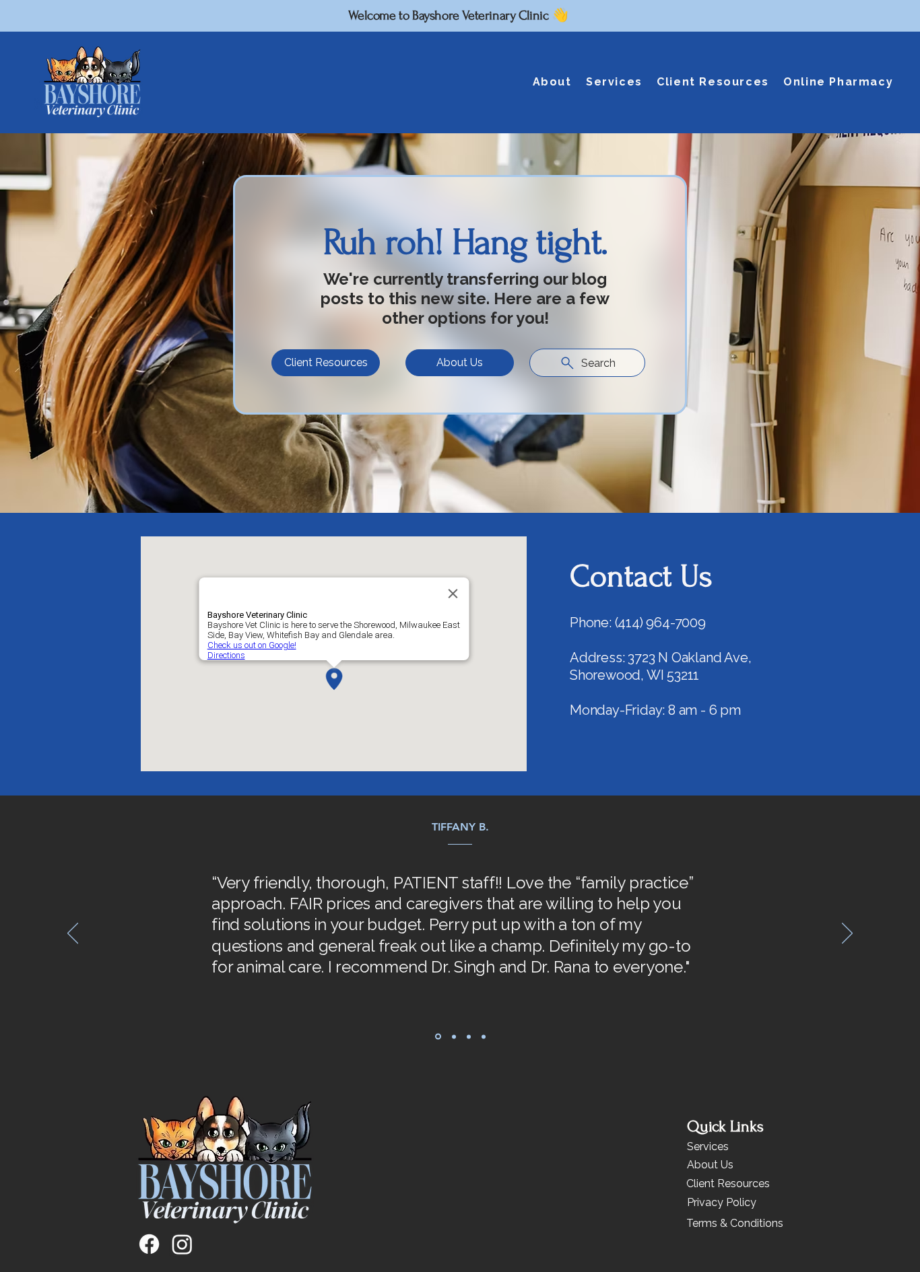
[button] (552, 82)
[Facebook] (149, 1244)
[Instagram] (182, 1244)
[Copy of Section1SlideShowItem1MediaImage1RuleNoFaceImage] (437, 1036)
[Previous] (72, 934)
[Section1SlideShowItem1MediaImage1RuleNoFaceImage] (453, 1037)
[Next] (847, 934)
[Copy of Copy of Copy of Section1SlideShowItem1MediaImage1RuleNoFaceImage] (484, 1036)
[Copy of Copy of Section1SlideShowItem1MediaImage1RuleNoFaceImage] (469, 1036)
